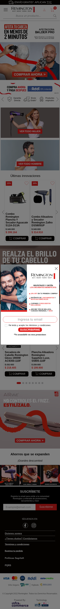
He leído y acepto (17, 325)
